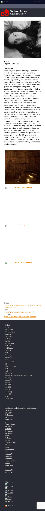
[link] (5, 2)
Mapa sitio (9, 419)
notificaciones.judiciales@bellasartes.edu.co (21, 408)
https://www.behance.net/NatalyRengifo (19, 312)
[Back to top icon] (40, 506)
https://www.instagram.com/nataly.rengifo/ (20, 317)
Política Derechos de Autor (9, 431)
